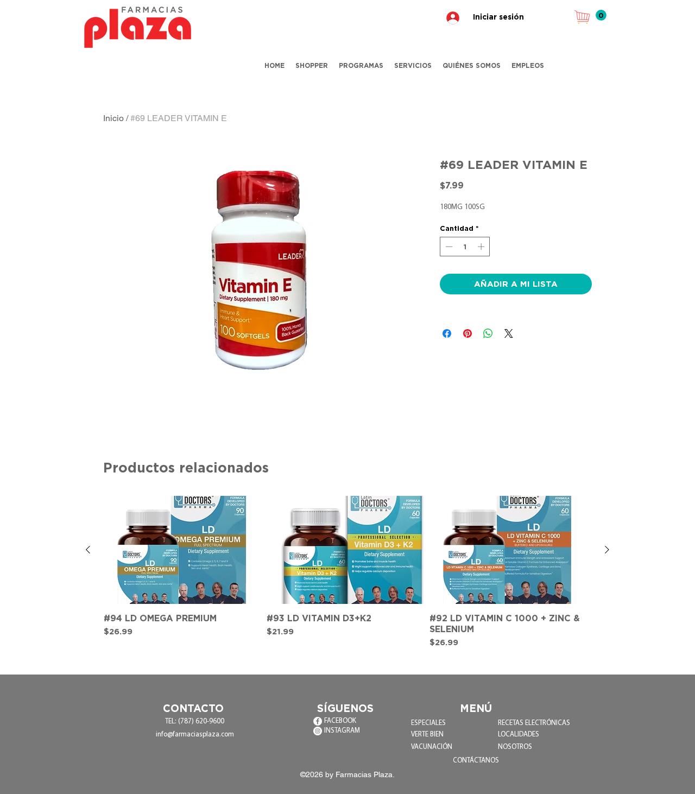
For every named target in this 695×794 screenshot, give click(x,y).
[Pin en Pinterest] (467, 333)
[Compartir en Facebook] (446, 333)
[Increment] (482, 246)
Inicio (113, 118)
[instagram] (317, 731)
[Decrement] (447, 246)
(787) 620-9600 (201, 721)
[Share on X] (508, 333)
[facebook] (317, 721)
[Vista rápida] (185, 550)
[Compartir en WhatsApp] (488, 333)
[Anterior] (87, 549)
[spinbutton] (465, 246)
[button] (601, 15)
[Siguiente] (607, 549)
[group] (347, 572)
